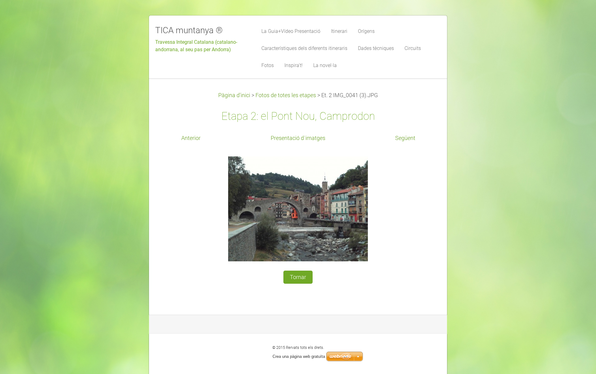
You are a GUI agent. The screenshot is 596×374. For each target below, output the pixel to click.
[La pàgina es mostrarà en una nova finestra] (298, 208)
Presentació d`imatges (298, 138)
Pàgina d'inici (234, 95)
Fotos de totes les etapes (285, 95)
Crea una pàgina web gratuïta (299, 356)
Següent (405, 138)
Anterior (191, 138)
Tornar (298, 277)
